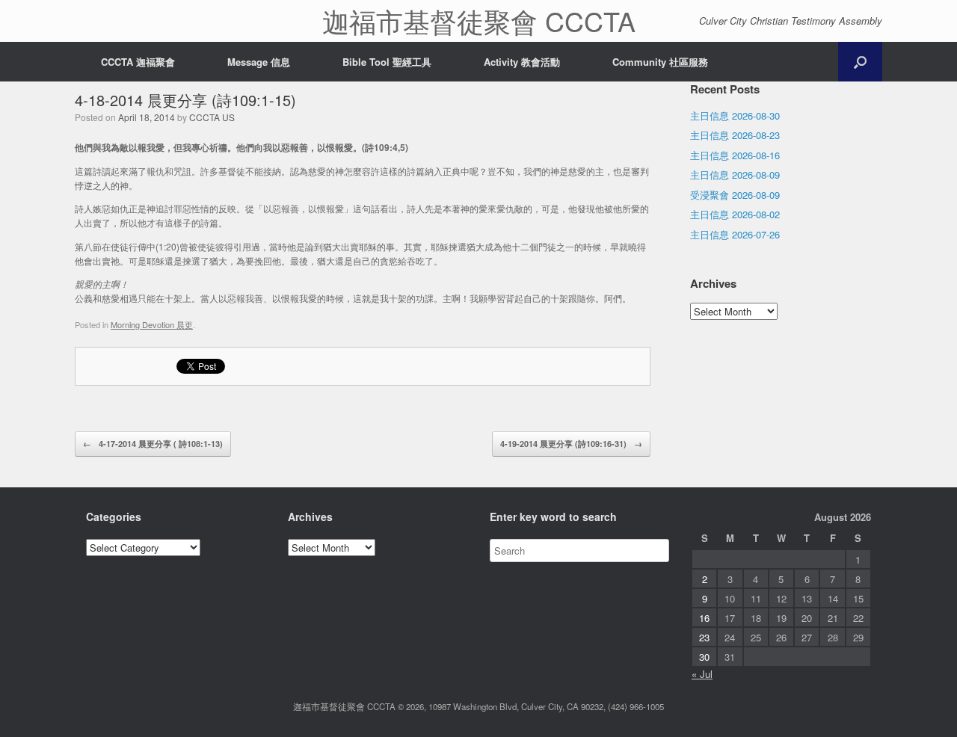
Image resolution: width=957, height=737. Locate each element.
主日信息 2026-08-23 (735, 135)
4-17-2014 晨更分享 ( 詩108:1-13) (153, 443)
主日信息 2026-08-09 (735, 174)
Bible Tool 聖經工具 (386, 62)
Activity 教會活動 (522, 62)
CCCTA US (212, 117)
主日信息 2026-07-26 (735, 234)
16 (704, 618)
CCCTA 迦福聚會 (138, 62)
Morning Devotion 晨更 (152, 324)
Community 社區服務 (660, 62)
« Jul (702, 674)
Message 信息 (258, 62)
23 (704, 637)
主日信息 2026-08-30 (735, 115)
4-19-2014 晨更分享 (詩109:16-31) (571, 443)
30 (704, 657)
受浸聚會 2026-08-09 (735, 195)
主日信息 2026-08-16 (735, 155)
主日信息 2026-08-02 (735, 214)
